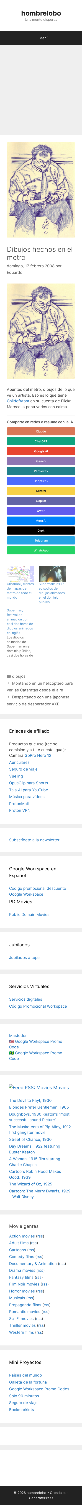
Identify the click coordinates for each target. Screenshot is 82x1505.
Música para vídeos (27, 796)
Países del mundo (25, 1375)
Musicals (17, 1298)
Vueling (16, 776)
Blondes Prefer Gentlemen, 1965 (39, 1107)
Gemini (41, 461)
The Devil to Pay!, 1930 (30, 1100)
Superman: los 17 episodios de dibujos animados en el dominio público (52, 593)
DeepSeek (41, 481)
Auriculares (19, 762)
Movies (61, 1087)
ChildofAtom (18, 401)
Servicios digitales (25, 999)
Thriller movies (22, 1325)
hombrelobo (41, 13)
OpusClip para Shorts (28, 783)
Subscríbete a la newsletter (34, 840)
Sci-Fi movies (21, 1318)
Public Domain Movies (29, 914)
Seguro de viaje (23, 769)
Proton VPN (20, 810)
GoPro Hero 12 (38, 755)
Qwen (41, 510)
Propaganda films (25, 1305)
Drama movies (22, 1270)
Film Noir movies (24, 1284)
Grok (41, 530)
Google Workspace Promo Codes (39, 1389)
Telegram (41, 540)
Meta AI (41, 520)
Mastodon (18, 1035)
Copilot (41, 501)
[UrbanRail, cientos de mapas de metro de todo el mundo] (20, 574)
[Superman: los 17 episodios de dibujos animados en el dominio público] (52, 574)
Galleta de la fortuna (28, 1382)
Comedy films (21, 1256)
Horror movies (22, 1291)
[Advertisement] (41, 87)
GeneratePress (41, 1498)
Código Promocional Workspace (38, 1006)
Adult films (19, 1243)
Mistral (41, 491)
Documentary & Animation (33, 1263)
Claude (41, 431)
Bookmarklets (21, 1409)
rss (40, 1236)
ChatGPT (41, 441)
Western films (21, 1332)
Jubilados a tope (24, 957)
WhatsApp (41, 550)
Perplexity (41, 471)
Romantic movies (24, 1311)
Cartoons (17, 1250)
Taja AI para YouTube (28, 790)
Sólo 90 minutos (24, 1396)
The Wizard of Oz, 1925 (30, 1184)
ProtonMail (19, 803)
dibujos (19, 676)
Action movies (22, 1236)
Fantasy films (21, 1277)
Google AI (41, 451)
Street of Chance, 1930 (30, 1139)
